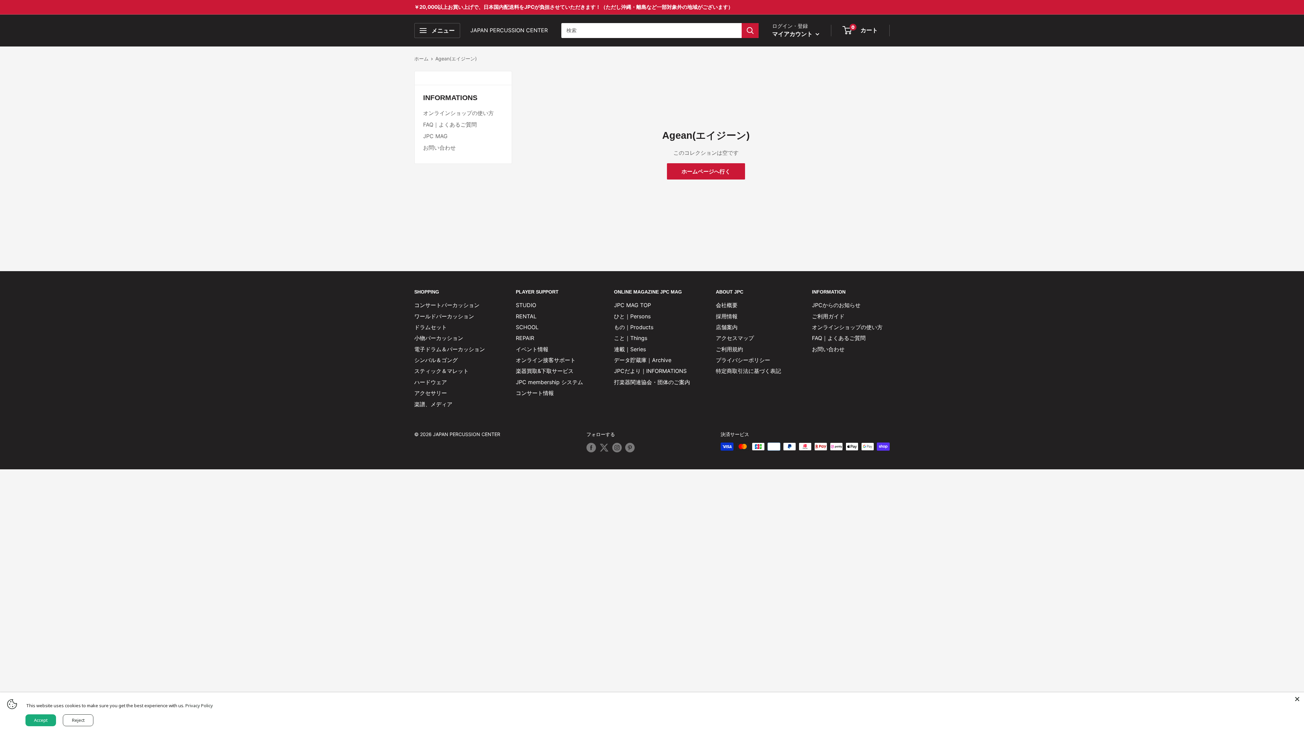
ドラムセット (430, 327)
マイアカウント (793, 34)
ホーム (421, 58)
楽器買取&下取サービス (545, 371)
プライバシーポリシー (743, 360)
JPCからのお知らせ (836, 305)
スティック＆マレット (441, 371)
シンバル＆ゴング (436, 360)
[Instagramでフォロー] (617, 447)
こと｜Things (630, 338)
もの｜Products (633, 327)
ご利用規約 (729, 349)
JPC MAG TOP (632, 305)
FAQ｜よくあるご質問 (450, 124)
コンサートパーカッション (446, 305)
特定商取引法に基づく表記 (748, 371)
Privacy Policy (199, 705)
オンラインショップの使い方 (458, 113)
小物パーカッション (438, 338)
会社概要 (727, 305)
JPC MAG (435, 136)
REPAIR (525, 338)
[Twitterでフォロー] (604, 447)
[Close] (1297, 699)
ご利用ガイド (828, 316)
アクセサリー (430, 393)
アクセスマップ (735, 338)
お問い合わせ (439, 147)
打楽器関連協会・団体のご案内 (652, 382)
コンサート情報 (535, 393)
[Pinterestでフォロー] (630, 447)
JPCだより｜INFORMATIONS (650, 371)
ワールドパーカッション (444, 316)
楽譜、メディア (433, 404)
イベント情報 (532, 349)
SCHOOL (527, 327)
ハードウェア (430, 382)
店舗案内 (727, 327)
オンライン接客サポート (546, 360)
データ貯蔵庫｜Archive (642, 360)
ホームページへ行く (706, 171)
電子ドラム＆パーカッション (449, 349)
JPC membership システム (549, 382)
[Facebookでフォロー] (591, 447)
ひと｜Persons (632, 316)
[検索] (750, 30)
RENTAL (526, 316)
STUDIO (526, 305)
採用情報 (727, 316)
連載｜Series (630, 349)
